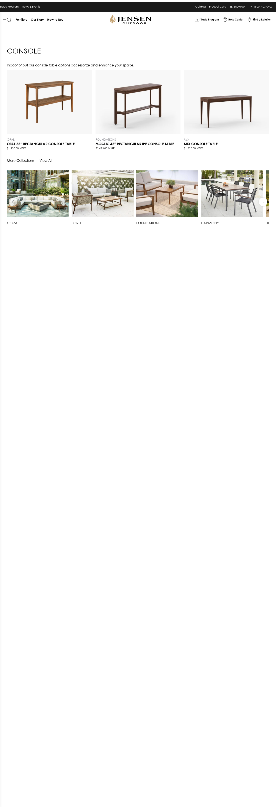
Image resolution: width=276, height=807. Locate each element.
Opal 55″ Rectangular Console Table (41, 144)
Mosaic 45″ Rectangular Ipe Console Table (135, 144)
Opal (10, 139)
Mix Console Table (201, 144)
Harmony (210, 223)
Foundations (106, 139)
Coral (13, 223)
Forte (77, 223)
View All (45, 160)
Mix (186, 139)
